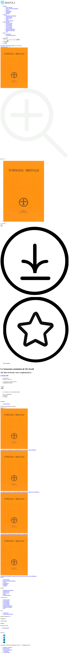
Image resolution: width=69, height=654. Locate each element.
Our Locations (9, 26)
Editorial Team (9, 17)
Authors (5, 14)
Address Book (9, 25)
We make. (7, 647)
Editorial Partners (9, 20)
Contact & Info (6, 22)
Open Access (9, 18)
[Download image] (34, 294)
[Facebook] (4, 636)
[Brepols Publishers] (8, 3)
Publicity (8, 13)
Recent (7, 9)
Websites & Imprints (10, 30)
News (4, 32)
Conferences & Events (10, 35)
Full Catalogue (9, 7)
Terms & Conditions (7, 649)
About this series (4, 46)
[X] (4, 638)
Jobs (7, 31)
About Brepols (9, 28)
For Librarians (9, 24)
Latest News (8, 34)
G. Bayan (3, 375)
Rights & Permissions (10, 29)
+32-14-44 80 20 (5, 628)
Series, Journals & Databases (12, 8)
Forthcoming (8, 11)
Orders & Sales (9, 23)
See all (2, 407)
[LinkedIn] (4, 642)
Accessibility (6, 651)
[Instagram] (4, 640)
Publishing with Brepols (11, 15)
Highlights (8, 12)
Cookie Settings (6, 652)
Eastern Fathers (6, 403)
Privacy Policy (6, 648)
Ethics (7, 19)
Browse (5, 6)
